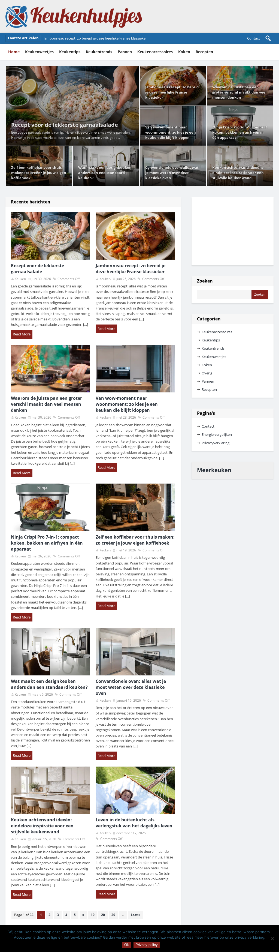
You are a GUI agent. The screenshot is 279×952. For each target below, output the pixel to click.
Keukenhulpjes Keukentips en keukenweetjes (73, 16)
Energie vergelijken (217, 434)
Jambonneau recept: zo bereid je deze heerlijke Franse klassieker (172, 92)
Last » (135, 914)
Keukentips (69, 51)
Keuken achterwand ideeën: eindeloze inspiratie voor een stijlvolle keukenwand (238, 172)
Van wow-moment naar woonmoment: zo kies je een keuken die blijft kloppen (170, 132)
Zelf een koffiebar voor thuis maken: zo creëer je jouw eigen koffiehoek (38, 172)
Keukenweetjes (39, 51)
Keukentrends (99, 51)
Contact (253, 38)
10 (93, 914)
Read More (22, 334)
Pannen (125, 51)
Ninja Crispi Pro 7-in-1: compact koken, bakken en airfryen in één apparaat (239, 132)
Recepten (204, 51)
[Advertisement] (233, 231)
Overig (207, 373)
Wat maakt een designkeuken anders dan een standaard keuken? (105, 172)
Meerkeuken (214, 470)
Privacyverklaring (215, 442)
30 (113, 914)
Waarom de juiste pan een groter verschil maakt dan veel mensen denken (103, 38)
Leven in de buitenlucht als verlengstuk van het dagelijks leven (134, 823)
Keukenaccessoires (155, 51)
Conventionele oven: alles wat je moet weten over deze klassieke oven (172, 172)
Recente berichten (30, 202)
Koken (184, 51)
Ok (126, 945)
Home (14, 51)
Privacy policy (146, 945)
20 (103, 914)
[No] (272, 938)
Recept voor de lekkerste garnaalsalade (64, 124)
